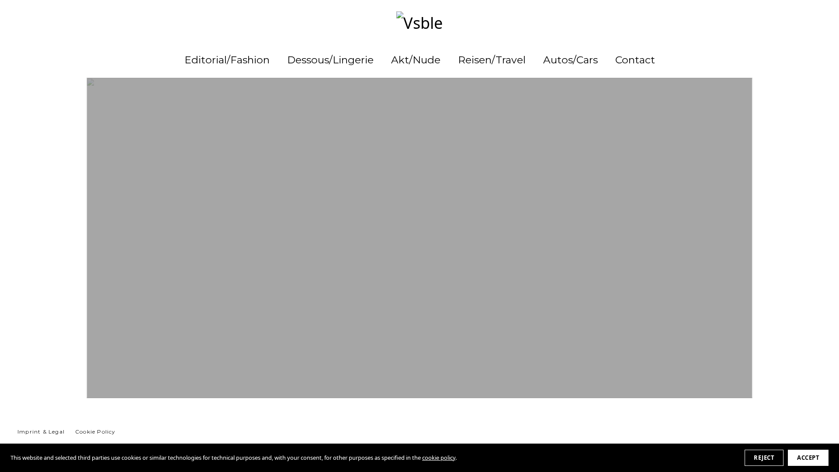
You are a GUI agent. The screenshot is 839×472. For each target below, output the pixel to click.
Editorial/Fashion (227, 60)
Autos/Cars (570, 60)
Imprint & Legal (41, 431)
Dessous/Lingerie (330, 60)
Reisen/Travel (492, 60)
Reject (764, 458)
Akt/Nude (415, 60)
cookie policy (438, 458)
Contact (635, 60)
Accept (808, 458)
